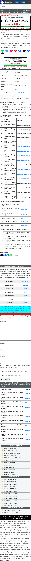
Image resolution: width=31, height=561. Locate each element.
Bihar (20, 308)
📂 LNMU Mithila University (10, 451)
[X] (24, 51)
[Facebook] (19, 51)
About (4, 516)
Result (22, 310)
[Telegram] (6, 51)
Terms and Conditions (18, 518)
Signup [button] (23, 2)
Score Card (27, 310)
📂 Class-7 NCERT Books (9, 493)
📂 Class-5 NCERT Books (9, 489)
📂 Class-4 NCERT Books (9, 486)
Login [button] (17, 2)
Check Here (24, 218)
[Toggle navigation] (29, 2)
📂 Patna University (7, 465)
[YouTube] (15, 51)
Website (2, 356)
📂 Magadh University (8, 469)
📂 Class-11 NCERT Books (9, 503)
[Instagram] (11, 51)
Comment (3, 321)
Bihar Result (11, 310)
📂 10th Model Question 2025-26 (11, 510)
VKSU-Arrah (14, 312)
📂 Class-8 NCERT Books (9, 496)
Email (2, 350)
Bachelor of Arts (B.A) (10, 306)
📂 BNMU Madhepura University (11, 458)
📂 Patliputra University (8, 462)
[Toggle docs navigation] (27, 6)
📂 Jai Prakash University (9, 460)
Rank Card (17, 310)
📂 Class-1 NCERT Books (9, 479)
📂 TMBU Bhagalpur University (11, 453)
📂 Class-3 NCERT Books (9, 484)
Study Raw (8, 2)
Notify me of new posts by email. (11, 375)
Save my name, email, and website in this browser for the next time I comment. (15, 366)
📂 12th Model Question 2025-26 (11, 513)
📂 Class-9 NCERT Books (9, 498)
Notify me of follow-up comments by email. (14, 371)
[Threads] (2, 53)
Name (2, 343)
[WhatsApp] (2, 51)
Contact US (11, 516)
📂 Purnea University (8, 467)
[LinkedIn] (28, 51)
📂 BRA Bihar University (9, 448)
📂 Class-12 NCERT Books (9, 505)
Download (24, 205)
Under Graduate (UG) (5, 312)
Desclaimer (20, 516)
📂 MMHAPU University (8, 474)
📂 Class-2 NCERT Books (9, 482)
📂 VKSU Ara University (9, 455)
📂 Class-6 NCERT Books (9, 491)
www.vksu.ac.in (19, 92)
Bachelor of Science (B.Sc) (12, 308)
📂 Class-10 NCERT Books (9, 501)
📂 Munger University (8, 472)
